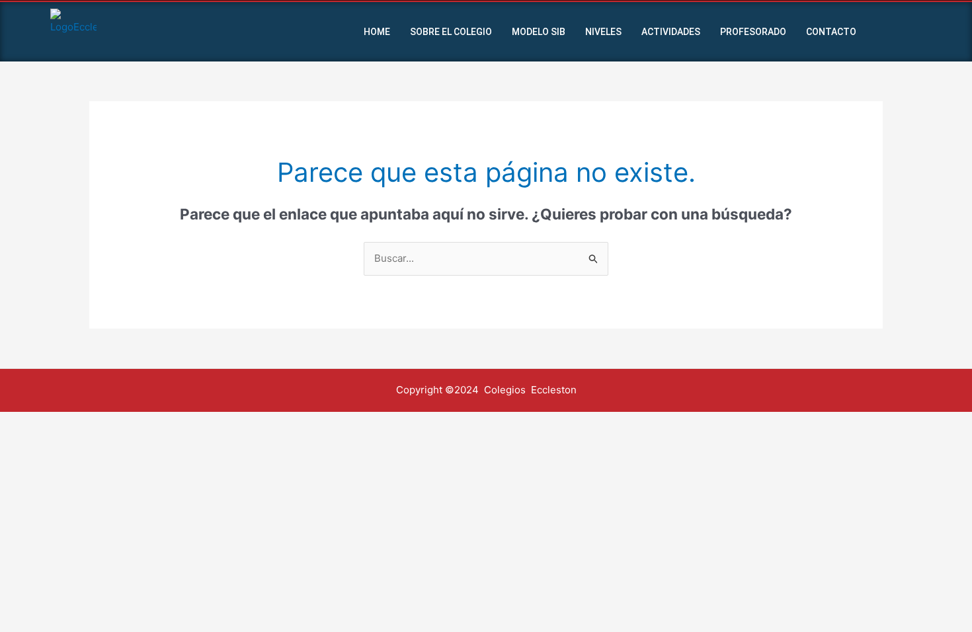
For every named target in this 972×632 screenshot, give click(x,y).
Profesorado (753, 31)
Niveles (603, 31)
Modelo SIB (538, 31)
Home (377, 31)
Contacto (831, 31)
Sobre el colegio (451, 31)
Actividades (670, 31)
